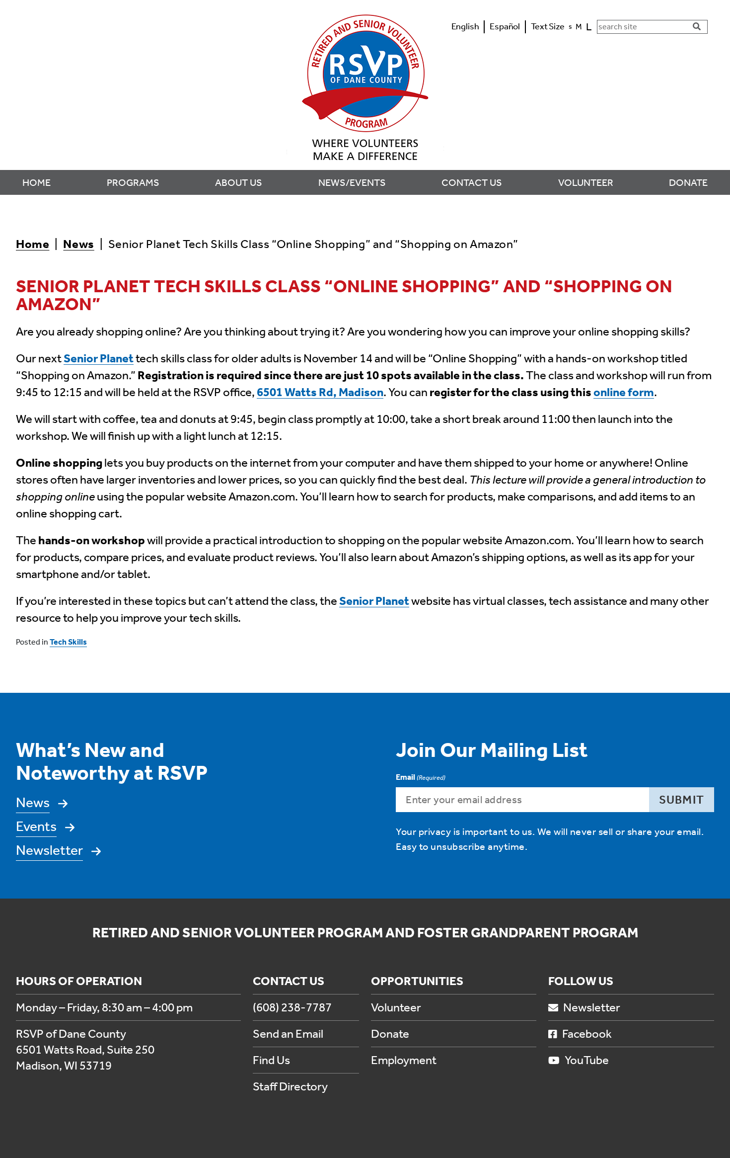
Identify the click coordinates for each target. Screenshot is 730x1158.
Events (36, 826)
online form (623, 392)
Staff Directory (290, 1086)
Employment (404, 1060)
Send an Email (288, 1034)
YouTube (587, 1060)
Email (420, 777)
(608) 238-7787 (292, 1007)
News (78, 244)
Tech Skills (68, 642)
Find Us (271, 1060)
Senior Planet (99, 358)
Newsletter (49, 850)
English (465, 26)
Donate (390, 1034)
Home (32, 244)
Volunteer (396, 1007)
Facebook (587, 1034)
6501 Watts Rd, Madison (320, 392)
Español (505, 26)
